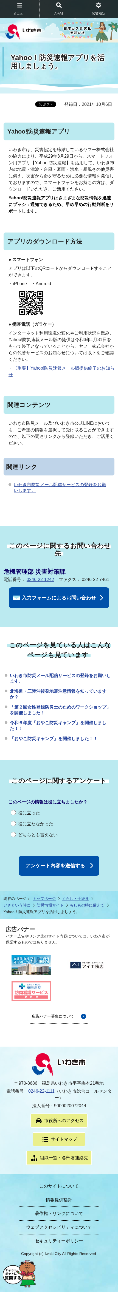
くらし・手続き (75, 898)
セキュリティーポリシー (59, 1241)
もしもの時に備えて (87, 905)
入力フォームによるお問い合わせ (59, 597)
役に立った (29, 813)
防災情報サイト (50, 905)
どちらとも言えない (38, 834)
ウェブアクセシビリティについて (59, 1227)
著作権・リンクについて (59, 1213)
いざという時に (17, 905)
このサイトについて (59, 1186)
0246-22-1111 (41, 1091)
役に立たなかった (35, 823)
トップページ (44, 898)
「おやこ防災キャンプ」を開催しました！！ (54, 738)
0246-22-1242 (40, 579)
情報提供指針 (59, 1199)
